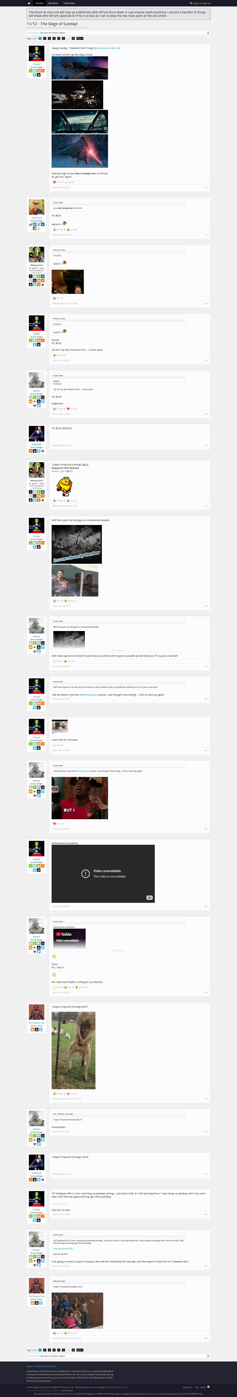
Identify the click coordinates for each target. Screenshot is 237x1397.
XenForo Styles (99, 1387)
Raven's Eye (58, 471)
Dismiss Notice (208, 12)
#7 (206, 506)
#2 (206, 235)
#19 (205, 1266)
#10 (205, 699)
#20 (205, 1338)
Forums (39, 3)
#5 (206, 414)
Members (53, 3)
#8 (206, 606)
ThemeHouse (67, 1390)
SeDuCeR (36, 444)
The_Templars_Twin (37, 1023)
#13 (205, 906)
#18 (205, 1214)
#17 (205, 1174)
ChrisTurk (37, 217)
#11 (205, 750)
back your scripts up (108, 48)
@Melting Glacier (88, 694)
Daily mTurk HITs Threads (50, 27)
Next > (80, 38)
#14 (205, 992)
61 (73, 38)
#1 (206, 187)
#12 (205, 829)
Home (29, 3)
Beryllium (187, 1387)
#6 (206, 445)
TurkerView (69, 3)
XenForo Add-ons (82, 1387)
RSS (208, 1387)
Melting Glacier (59, 303)
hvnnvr (36, 390)
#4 (206, 360)
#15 (205, 1099)
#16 (205, 1131)
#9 (206, 666)
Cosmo (74, 27)
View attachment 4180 (63, 1248)
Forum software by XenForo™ (50, 1387)
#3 (206, 303)
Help (197, 1387)
